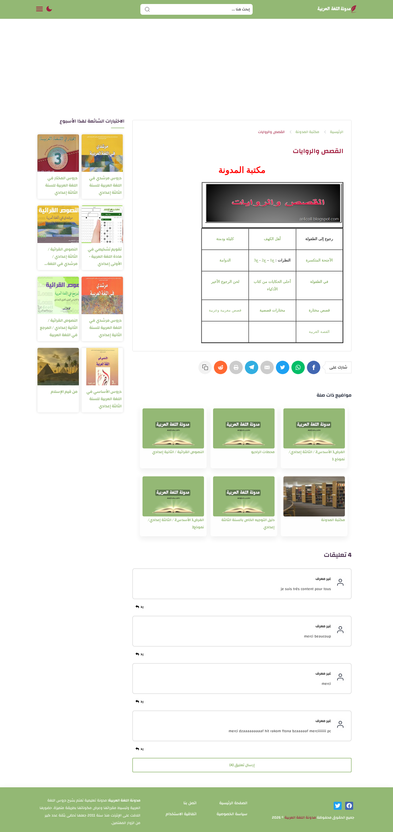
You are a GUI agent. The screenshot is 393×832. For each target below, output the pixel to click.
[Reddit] (221, 370)
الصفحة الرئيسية (233, 803)
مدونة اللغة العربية (300, 817)
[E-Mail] (268, 370)
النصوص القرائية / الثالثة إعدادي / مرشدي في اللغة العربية (62, 256)
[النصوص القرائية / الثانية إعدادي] (173, 428)
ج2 (264, 260)
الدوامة (225, 260)
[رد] (140, 607)
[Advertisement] (196, 74)
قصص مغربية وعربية (225, 310)
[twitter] (338, 806)
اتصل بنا (189, 803)
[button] (49, 9)
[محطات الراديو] (244, 428)
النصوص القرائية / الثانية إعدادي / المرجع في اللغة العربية (59, 328)
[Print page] (237, 370)
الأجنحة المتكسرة (319, 260)
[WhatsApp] (299, 370)
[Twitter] (283, 370)
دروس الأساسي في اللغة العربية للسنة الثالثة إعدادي (104, 399)
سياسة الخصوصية (232, 814)
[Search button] (147, 9)
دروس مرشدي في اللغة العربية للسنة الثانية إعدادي (105, 328)
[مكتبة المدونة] (314, 496)
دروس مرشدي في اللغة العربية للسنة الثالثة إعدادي (105, 185)
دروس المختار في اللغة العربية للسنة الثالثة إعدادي (61, 185)
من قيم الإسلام (64, 391)
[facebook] (349, 806)
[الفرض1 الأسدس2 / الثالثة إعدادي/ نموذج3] (173, 496)
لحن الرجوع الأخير (225, 282)
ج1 (272, 260)
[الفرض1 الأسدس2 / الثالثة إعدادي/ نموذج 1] (314, 428)
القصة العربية (319, 332)
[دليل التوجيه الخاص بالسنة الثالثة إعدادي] (244, 496)
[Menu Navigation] (39, 9)
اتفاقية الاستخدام (181, 814)
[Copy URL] (206, 370)
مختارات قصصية (272, 310)
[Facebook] (314, 370)
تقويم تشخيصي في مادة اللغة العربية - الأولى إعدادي (105, 256)
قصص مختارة (319, 310)
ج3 (256, 260)
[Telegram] (252, 370)
